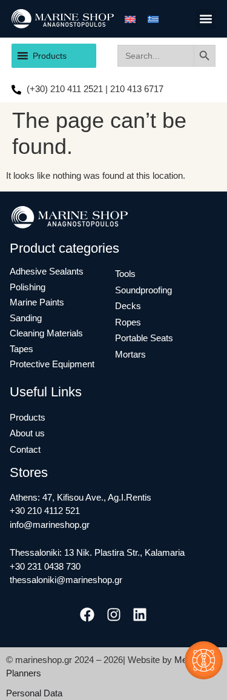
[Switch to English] (130, 19)
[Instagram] (113, 615)
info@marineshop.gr (50, 524)
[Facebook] (87, 615)
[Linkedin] (140, 615)
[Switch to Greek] (153, 19)
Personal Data (34, 693)
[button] (205, 19)
